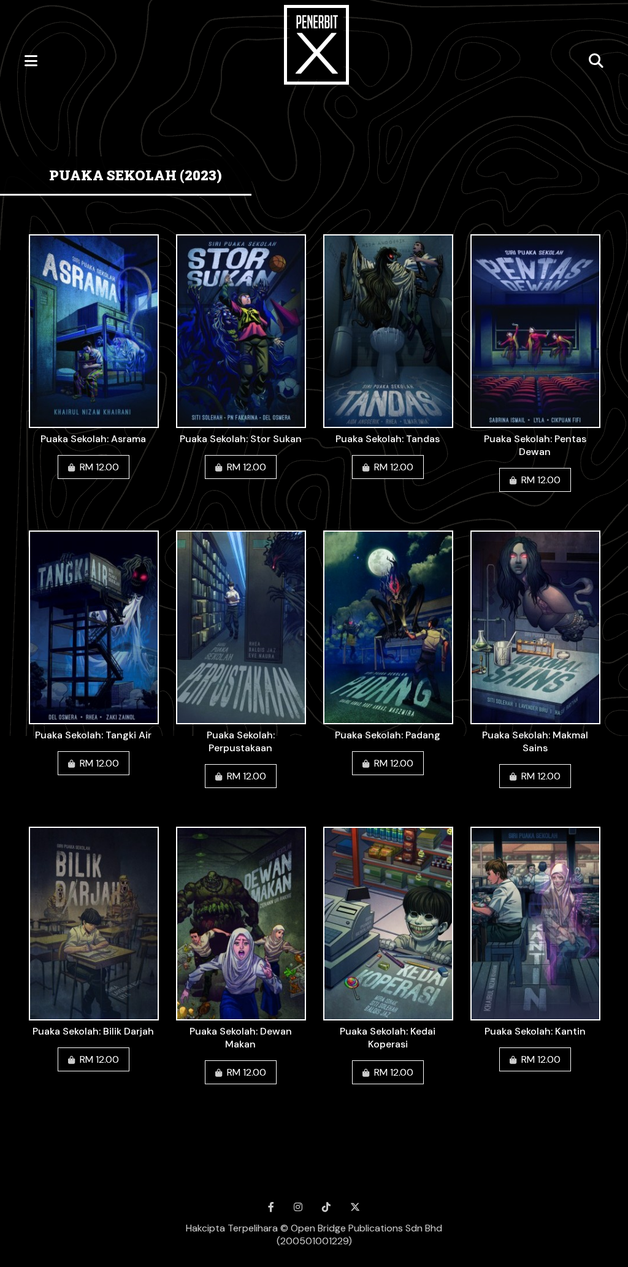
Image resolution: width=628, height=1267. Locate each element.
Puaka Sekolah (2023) (135, 175)
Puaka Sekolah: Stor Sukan (241, 438)
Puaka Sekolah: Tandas (387, 438)
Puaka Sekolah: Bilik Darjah (93, 1031)
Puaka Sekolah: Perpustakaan (241, 741)
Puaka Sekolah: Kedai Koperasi (387, 1038)
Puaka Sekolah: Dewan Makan (241, 1038)
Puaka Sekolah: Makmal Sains (535, 741)
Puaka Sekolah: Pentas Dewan (535, 445)
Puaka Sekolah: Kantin (535, 1031)
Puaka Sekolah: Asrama (93, 438)
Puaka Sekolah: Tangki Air (93, 735)
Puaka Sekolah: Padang (387, 735)
